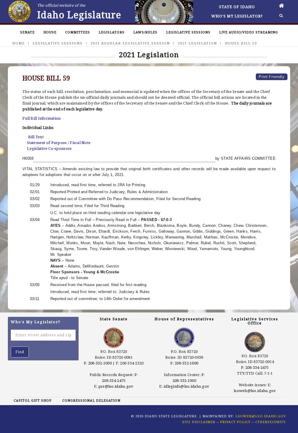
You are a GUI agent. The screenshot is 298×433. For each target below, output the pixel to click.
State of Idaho (237, 6)
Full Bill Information (41, 118)
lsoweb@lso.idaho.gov (255, 390)
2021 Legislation (197, 43)
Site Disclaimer (198, 422)
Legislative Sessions (188, 32)
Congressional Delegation (91, 400)
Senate (27, 32)
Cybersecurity (270, 422)
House (49, 32)
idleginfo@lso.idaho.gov (186, 386)
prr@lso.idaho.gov (115, 386)
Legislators (112, 32)
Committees (77, 32)
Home (18, 43)
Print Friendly (271, 76)
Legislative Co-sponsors (49, 148)
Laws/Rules (145, 32)
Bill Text (36, 136)
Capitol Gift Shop (33, 400)
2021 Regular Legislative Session (130, 43)
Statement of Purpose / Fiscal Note (59, 142)
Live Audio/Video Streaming (248, 32)
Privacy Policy (235, 422)
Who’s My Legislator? (237, 16)
